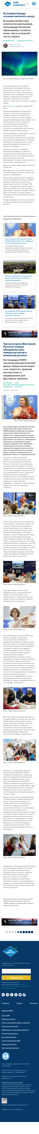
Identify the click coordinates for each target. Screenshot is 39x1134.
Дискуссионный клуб (10, 1026)
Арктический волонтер (10, 1048)
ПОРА (17, 383)
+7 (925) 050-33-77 (20, 1072)
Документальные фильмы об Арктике (18, 385)
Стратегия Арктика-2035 (11, 1041)
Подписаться (16, 978)
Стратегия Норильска (10, 1033)
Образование (8, 40)
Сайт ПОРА (6, 1015)
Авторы (19, 1003)
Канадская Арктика (25, 40)
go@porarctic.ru (7, 1078)
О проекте (5, 1003)
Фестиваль (7, 383)
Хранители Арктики (9, 1044)
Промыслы (7, 387)
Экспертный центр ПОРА (15, 1082)
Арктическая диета (9, 1037)
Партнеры (33, 1003)
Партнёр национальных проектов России (15, 1105)
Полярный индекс (8, 1019)
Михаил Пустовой (14, 44)
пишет (12, 106)
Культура (18, 387)
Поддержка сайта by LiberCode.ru (12, 1109)
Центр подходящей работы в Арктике (16, 1023)
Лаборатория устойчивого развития (15, 1030)
